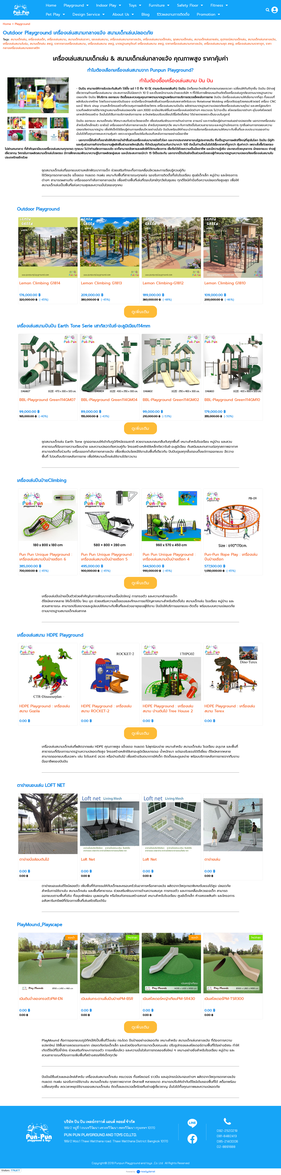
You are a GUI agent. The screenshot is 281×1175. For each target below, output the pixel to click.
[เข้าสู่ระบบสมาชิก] (274, 10)
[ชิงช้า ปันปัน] (38, 122)
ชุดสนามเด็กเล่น (182, 39)
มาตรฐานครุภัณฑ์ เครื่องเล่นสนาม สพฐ (140, 44)
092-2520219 (227, 1131)
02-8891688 (226, 1147)
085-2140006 (227, 1141)
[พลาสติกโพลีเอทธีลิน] (59, 122)
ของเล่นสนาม (100, 39)
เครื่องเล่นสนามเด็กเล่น (157, 39)
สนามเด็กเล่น (19, 39)
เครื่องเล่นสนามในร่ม (15, 44)
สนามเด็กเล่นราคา (79, 39)
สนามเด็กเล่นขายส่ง (206, 39)
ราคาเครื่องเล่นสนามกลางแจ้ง (183, 44)
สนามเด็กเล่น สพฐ (41, 44)
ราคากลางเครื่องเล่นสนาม (70, 44)
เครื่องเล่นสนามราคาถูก (249, 44)
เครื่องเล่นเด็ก (36, 39)
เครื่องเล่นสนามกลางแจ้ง (125, 39)
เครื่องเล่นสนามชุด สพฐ (218, 44)
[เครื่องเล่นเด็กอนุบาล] (38, 135)
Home (7, 24)
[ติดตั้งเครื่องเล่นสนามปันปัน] (16, 122)
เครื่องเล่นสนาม (56, 39)
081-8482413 (227, 1136)
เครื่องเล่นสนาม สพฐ (101, 44)
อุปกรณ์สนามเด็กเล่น (233, 39)
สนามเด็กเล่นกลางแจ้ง (262, 39)
